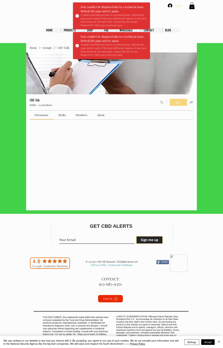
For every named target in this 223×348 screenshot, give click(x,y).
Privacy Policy (99, 265)
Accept (208, 342)
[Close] (219, 342)
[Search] (162, 102)
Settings (191, 342)
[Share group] (191, 102)
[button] (192, 5)
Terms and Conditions (120, 265)
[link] (41, 115)
